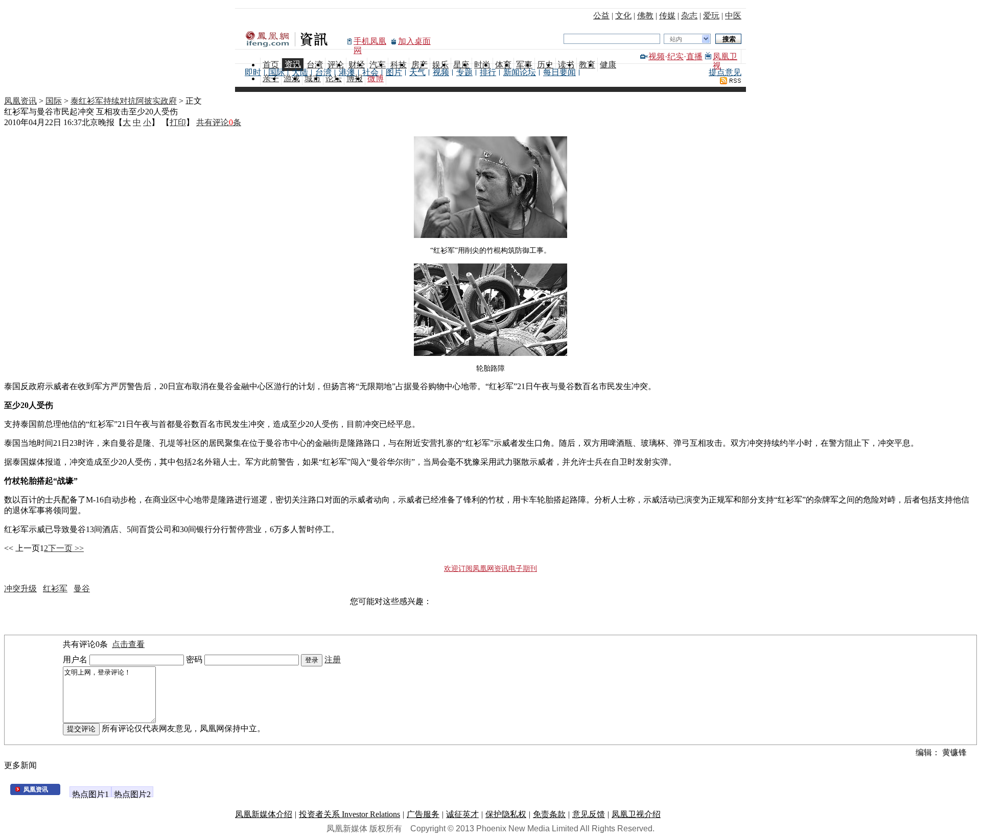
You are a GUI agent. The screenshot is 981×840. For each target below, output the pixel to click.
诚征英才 (462, 814)
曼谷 (82, 588)
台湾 (323, 72)
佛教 (645, 15)
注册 (332, 659)
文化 (623, 15)
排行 (488, 72)
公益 (601, 15)
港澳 (347, 72)
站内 (676, 39)
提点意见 (725, 72)
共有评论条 (218, 122)
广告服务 (423, 814)
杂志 (689, 15)
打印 (178, 122)
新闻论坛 (519, 72)
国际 (276, 72)
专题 (464, 72)
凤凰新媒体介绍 (263, 814)
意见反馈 (588, 814)
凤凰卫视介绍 (636, 814)
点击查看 (128, 644)
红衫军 (55, 588)
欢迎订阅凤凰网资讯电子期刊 (490, 568)
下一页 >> (66, 548)
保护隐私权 (505, 814)
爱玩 (711, 15)
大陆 (300, 72)
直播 (694, 56)
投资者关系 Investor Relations (349, 814)
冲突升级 (20, 588)
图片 (394, 72)
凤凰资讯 (20, 101)
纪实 (675, 56)
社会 (370, 72)
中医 (733, 15)
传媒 (667, 15)
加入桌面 (414, 41)
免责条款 (549, 814)
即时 (253, 72)
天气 (417, 72)
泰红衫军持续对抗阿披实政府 (124, 101)
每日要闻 (559, 72)
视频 (656, 56)
